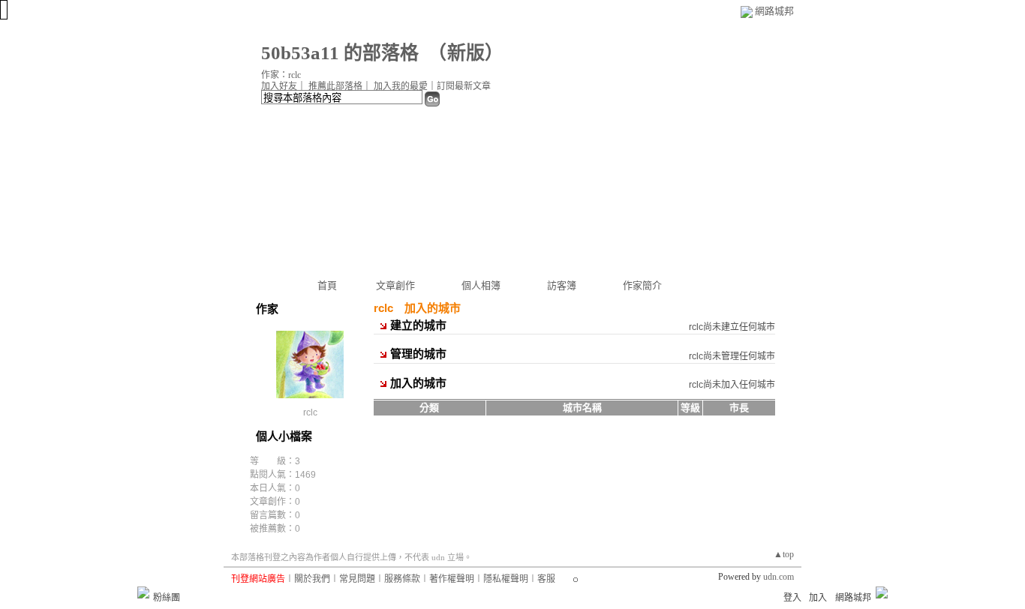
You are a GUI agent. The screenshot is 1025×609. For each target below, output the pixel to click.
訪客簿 (561, 285)
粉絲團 (166, 597)
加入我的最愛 (401, 86)
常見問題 (357, 579)
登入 (792, 597)
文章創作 (395, 285)
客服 (546, 579)
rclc (310, 412)
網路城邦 (774, 10)
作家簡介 (642, 285)
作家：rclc (281, 75)
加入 (818, 597)
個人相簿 (480, 285)
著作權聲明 (451, 579)
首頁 (327, 285)
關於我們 (312, 579)
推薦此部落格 (335, 86)
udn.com (778, 577)
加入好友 (279, 86)
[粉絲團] (143, 592)
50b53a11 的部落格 (340, 53)
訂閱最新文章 (464, 86)
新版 (466, 53)
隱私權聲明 (505, 579)
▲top (784, 554)
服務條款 (402, 579)
